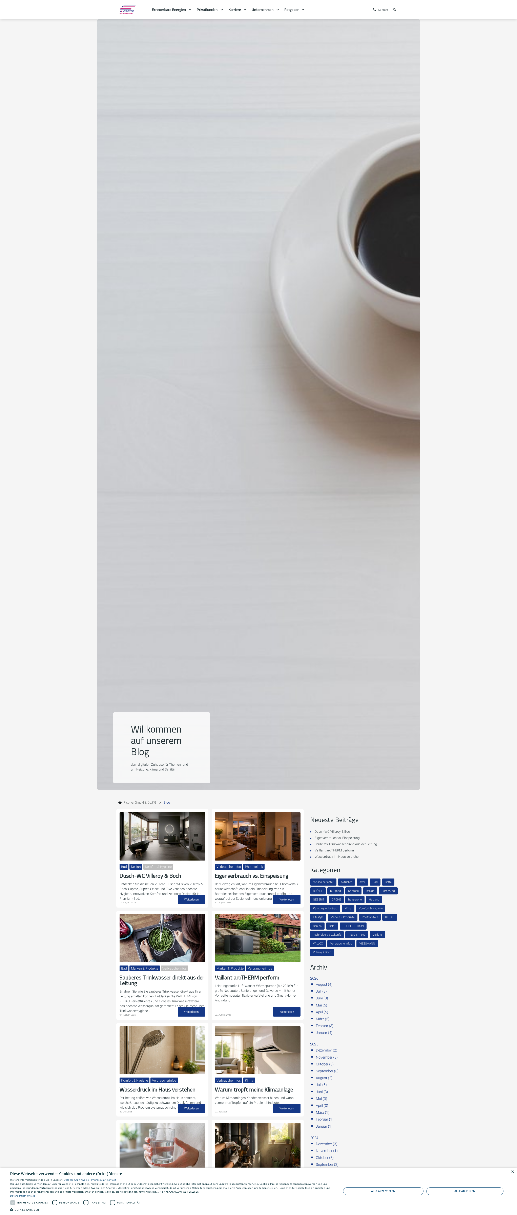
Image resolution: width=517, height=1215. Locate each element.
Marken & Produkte (343, 917)
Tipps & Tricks (356, 934)
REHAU (389, 917)
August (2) (324, 1078)
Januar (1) (324, 1126)
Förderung (388, 890)
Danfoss (353, 890)
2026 (314, 978)
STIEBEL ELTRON (353, 926)
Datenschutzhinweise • (77, 1179)
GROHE (336, 899)
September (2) (327, 1164)
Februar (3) (324, 1026)
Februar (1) (324, 1119)
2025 (314, 1044)
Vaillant (377, 934)
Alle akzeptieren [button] (383, 1191)
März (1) (322, 1112)
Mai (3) (321, 1099)
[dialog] (258, 1191)
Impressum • (99, 1179)
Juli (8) (321, 991)
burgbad (335, 890)
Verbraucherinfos (341, 943)
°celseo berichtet (323, 882)
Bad (375, 882)
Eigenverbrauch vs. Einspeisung (337, 838)
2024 (314, 1138)
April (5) (322, 1012)
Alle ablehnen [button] (464, 1191)
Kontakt (111, 1179)
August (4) (324, 984)
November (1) (327, 1151)
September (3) (327, 1071)
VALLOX (318, 943)
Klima (348, 908)
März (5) (322, 1019)
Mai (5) (321, 1005)
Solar (332, 926)
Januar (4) (324, 1032)
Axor (362, 882)
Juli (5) (321, 1085)
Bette (388, 882)
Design (370, 890)
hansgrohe (355, 899)
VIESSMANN (367, 943)
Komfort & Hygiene (370, 908)
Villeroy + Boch (322, 952)
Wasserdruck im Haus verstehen (337, 857)
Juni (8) (322, 998)
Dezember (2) (326, 1050)
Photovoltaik (370, 917)
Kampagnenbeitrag (325, 908)
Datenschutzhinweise (22, 1195)
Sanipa (317, 926)
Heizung (374, 899)
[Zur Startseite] (132, 10)
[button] (171, 1209)
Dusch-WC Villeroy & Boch (333, 831)
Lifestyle (318, 917)
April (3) (322, 1105)
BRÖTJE (318, 890)
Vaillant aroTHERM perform (334, 850)
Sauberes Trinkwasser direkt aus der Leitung (346, 844)
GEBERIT (318, 899)
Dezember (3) (326, 1144)
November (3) (327, 1057)
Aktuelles (346, 882)
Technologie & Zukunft (327, 934)
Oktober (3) (325, 1064)
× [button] (512, 1171)
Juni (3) (322, 1092)
